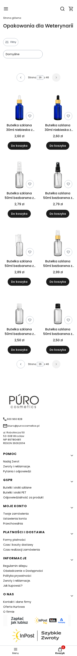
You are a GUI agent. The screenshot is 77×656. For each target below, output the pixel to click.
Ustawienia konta (15, 519)
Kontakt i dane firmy (17, 602)
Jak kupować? (13, 586)
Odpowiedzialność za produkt (23, 497)
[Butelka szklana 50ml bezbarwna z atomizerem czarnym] (58, 173)
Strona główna (12, 18)
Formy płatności (14, 540)
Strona (32, 77)
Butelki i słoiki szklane (17, 488)
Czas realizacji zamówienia (21, 550)
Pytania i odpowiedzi (17, 471)
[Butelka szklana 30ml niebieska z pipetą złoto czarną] (58, 105)
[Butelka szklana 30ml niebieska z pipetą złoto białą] (19, 105)
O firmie (8, 612)
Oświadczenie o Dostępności (23, 571)
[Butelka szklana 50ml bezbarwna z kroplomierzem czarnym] (58, 309)
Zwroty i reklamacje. (17, 466)
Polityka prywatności (17, 576)
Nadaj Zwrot (11, 461)
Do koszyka (19, 146)
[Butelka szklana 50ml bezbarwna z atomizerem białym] (19, 173)
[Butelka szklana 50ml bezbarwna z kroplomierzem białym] (19, 309)
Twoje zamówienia (16, 514)
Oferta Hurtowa (14, 607)
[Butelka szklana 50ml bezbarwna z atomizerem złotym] (58, 241)
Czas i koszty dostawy (18, 545)
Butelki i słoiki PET (14, 492)
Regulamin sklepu (15, 566)
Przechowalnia (13, 524)
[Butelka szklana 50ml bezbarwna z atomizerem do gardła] (19, 241)
